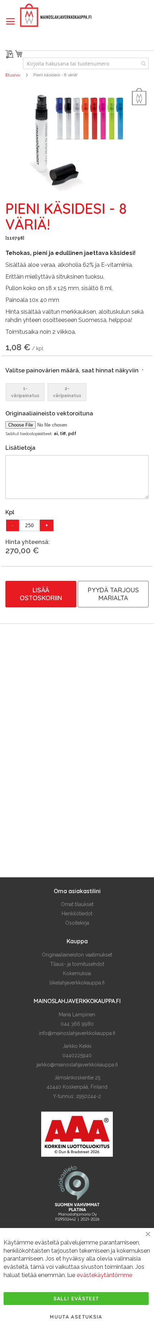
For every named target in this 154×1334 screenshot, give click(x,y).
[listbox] (77, 392)
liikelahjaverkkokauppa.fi (77, 983)
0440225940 (77, 1055)
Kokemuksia (77, 973)
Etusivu (12, 74)
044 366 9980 (77, 1024)
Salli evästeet (76, 1298)
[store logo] (55, 15)
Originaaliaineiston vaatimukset (77, 955)
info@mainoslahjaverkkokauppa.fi (77, 1033)
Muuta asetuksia (76, 1317)
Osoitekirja (77, 923)
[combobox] (86, 63)
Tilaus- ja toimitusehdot (77, 964)
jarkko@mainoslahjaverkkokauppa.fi (77, 1065)
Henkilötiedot (77, 913)
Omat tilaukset (77, 904)
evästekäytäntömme (104, 1275)
